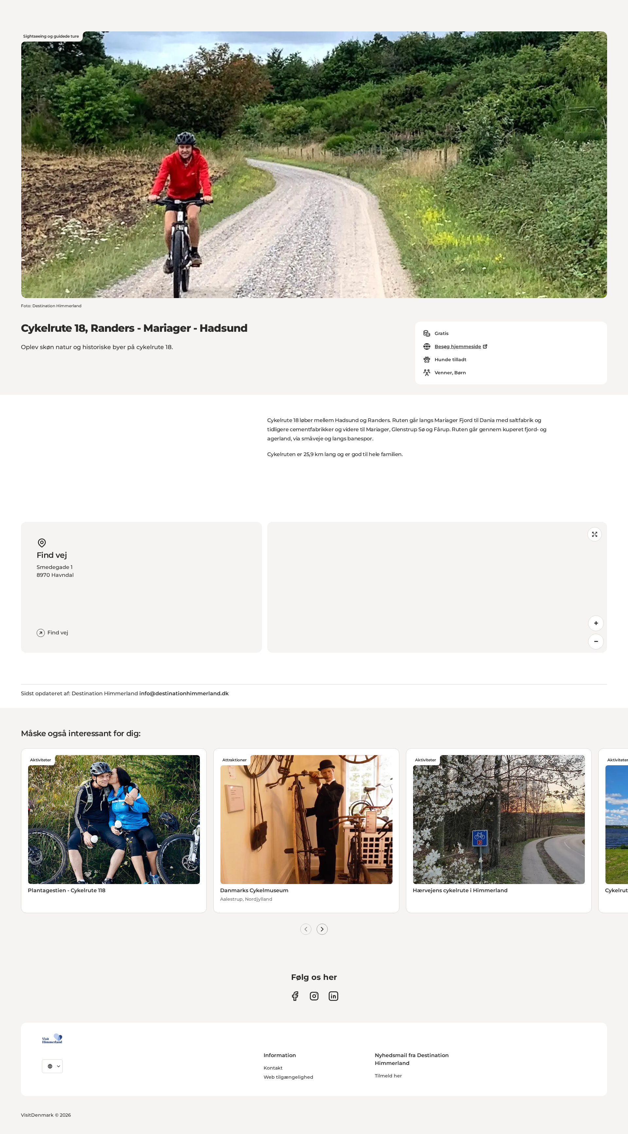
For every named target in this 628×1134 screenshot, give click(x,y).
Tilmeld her (388, 1076)
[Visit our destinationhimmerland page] (333, 996)
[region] (437, 587)
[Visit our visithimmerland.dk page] (314, 996)
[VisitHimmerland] (52, 1038)
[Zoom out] (596, 641)
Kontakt (273, 1068)
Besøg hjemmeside (458, 346)
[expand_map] (594, 534)
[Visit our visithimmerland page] (295, 996)
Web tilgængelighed (288, 1077)
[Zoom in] (596, 623)
